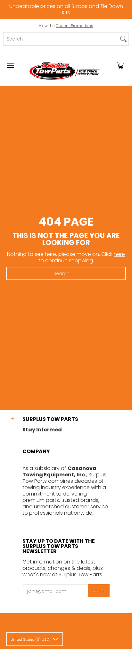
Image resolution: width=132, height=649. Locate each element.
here (119, 254)
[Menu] (10, 66)
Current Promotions (74, 25)
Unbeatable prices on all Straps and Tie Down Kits (66, 9)
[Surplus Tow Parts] (64, 70)
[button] (120, 66)
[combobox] (61, 39)
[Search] (123, 39)
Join (98, 590)
